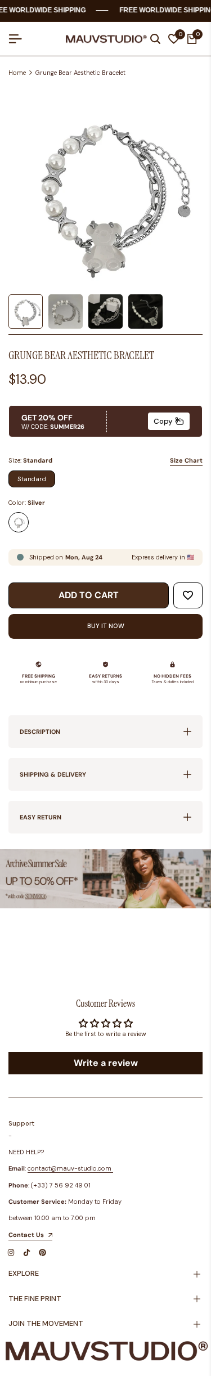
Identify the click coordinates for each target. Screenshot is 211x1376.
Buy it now (105, 626)
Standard (31, 479)
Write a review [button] (106, 1063)
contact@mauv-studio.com (69, 1168)
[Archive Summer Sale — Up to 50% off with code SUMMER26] (105, 878)
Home (17, 73)
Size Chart (186, 460)
